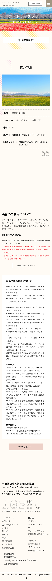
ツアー (5, 538)
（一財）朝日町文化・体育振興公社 (20, 560)
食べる (5, 534)
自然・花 (36, 120)
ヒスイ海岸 (7, 544)
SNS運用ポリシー (36, 550)
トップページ (8, 518)
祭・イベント (23, 120)
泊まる (5, 531)
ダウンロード (26, 447)
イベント (32, 521)
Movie (31, 518)
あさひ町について (10, 524)
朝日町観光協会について (38, 535)
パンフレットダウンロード (38, 526)
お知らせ (6, 521)
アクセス (32, 540)
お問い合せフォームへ (26, 265)
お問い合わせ (34, 544)
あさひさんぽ (8, 548)
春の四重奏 (7, 541)
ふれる (5, 528)
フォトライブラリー (37, 531)
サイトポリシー (35, 547)
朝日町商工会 (10, 557)
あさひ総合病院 (11, 563)
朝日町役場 (9, 554)
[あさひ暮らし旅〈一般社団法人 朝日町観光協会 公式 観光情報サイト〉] (10, 3)
